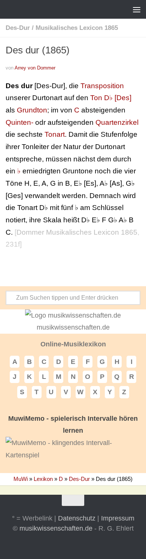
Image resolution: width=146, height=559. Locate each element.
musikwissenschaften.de (55, 528)
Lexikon (43, 479)
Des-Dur (18, 27)
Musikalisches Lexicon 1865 (77, 27)
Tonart (55, 134)
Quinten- (19, 122)
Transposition (102, 86)
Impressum (117, 518)
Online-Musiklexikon (73, 344)
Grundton (32, 110)
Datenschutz (76, 518)
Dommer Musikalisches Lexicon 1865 (76, 232)
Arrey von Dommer (35, 68)
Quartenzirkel (117, 122)
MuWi (20, 479)
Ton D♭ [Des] (110, 98)
